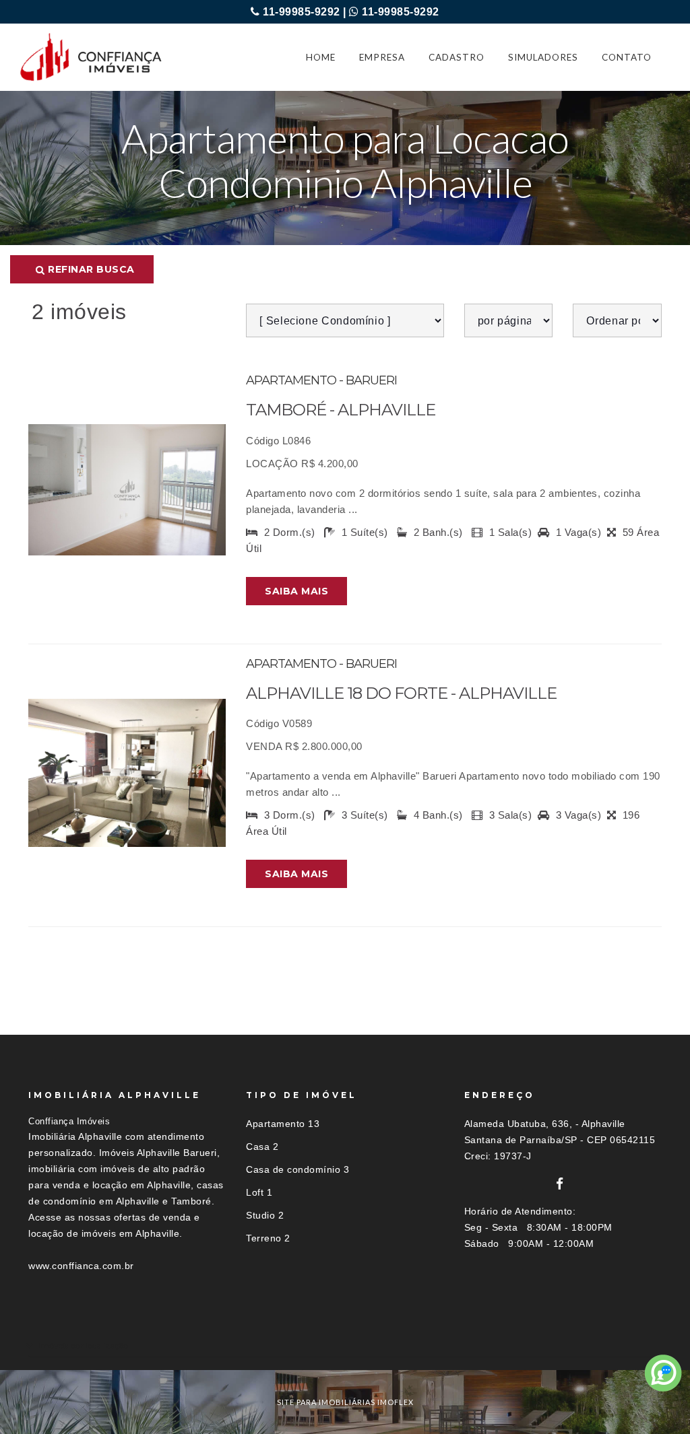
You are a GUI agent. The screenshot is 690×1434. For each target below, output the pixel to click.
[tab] (345, 1345)
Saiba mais (296, 591)
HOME (321, 57)
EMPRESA (382, 57)
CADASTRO (456, 57)
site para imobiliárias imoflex (345, 1402)
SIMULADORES (543, 57)
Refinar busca (90, 269)
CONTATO (627, 57)
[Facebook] (560, 1183)
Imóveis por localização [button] (83, 1345)
